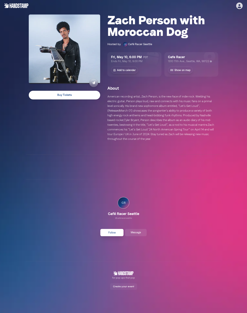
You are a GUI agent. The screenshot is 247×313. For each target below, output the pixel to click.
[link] (123, 208)
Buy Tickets (64, 95)
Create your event (123, 286)
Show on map (182, 70)
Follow (112, 232)
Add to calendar (126, 70)
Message (136, 232)
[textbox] (162, 117)
